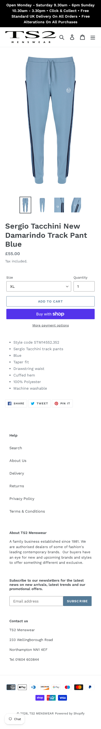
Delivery (16, 473)
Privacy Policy (21, 498)
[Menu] (93, 37)
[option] (25, 205)
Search (15, 448)
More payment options (50, 325)
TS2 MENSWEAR (41, 713)
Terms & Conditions (27, 511)
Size (9, 277)
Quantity (80, 277)
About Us (17, 460)
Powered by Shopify (70, 713)
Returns (16, 486)
